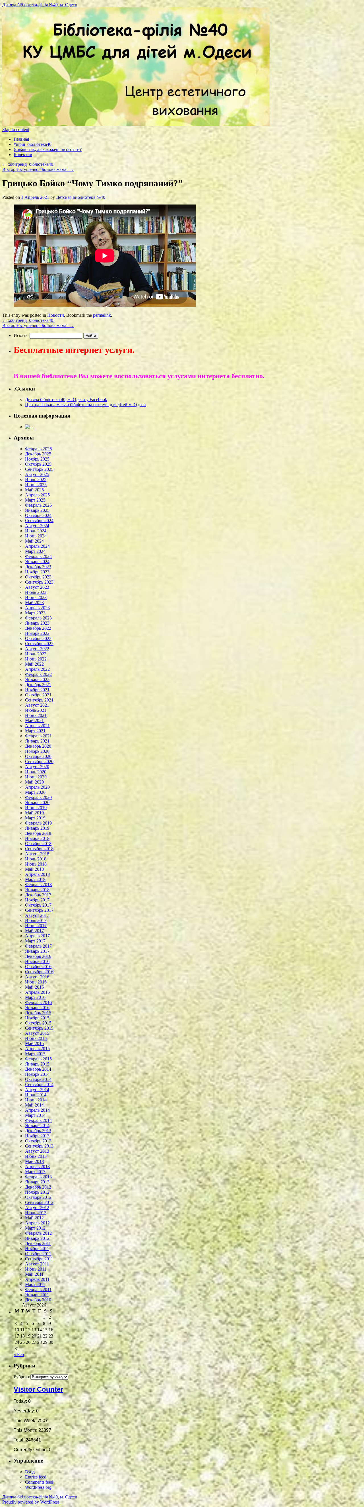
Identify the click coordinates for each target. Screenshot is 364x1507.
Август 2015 (37, 1033)
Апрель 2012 (37, 1222)
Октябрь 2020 (38, 756)
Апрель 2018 (37, 874)
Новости (55, 315)
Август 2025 (37, 474)
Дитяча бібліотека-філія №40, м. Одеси (39, 4)
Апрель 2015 (37, 1048)
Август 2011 (37, 1263)
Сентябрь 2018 (39, 848)
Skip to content (15, 129)
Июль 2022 (35, 653)
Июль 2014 (35, 1094)
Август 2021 (37, 705)
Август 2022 (37, 648)
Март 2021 (35, 730)
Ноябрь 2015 (37, 1017)
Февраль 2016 (38, 1002)
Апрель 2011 (37, 1279)
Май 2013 (34, 1161)
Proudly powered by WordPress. (31, 1502)
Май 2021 (34, 720)
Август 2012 (37, 1207)
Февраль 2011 (38, 1289)
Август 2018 (37, 853)
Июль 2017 (35, 920)
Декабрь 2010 (38, 1299)
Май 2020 (34, 782)
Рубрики (22, 1376)
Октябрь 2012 (38, 1197)
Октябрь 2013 (38, 1140)
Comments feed (39, 1482)
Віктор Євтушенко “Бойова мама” (38, 169)
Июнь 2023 (36, 597)
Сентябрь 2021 (39, 700)
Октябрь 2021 (38, 694)
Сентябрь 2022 (39, 643)
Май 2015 (34, 1043)
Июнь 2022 (36, 659)
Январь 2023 (37, 623)
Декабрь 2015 (38, 1012)
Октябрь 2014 (38, 1079)
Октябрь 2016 (38, 966)
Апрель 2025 (37, 494)
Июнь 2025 (36, 484)
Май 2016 (34, 987)
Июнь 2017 (36, 925)
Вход (30, 1471)
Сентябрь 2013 (39, 1146)
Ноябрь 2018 (37, 838)
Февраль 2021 (38, 735)
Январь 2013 (37, 1181)
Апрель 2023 (37, 607)
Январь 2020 (37, 802)
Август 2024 (37, 525)
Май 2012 (34, 1217)
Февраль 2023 (38, 618)
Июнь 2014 (36, 1099)
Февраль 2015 (38, 1058)
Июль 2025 (35, 479)
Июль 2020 (35, 771)
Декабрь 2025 (38, 453)
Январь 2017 (37, 951)
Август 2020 (37, 766)
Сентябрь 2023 (39, 582)
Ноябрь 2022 (37, 633)
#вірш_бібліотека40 (32, 144)
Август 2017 (37, 915)
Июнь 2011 (35, 1269)
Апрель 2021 (37, 725)
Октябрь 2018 (38, 843)
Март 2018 (35, 879)
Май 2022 (34, 664)
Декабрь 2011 (38, 1243)
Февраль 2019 (38, 823)
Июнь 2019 (36, 807)
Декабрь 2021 (38, 684)
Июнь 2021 (36, 715)
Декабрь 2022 (38, 628)
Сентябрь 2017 (39, 910)
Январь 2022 (37, 679)
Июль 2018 (35, 858)
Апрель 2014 (37, 1110)
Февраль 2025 (38, 505)
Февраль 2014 (38, 1120)
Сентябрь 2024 (39, 520)
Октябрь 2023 (38, 576)
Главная (21, 139)
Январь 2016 (37, 1007)
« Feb (19, 1354)
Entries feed (35, 1477)
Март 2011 (35, 1284)
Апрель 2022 (37, 669)
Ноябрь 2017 (37, 899)
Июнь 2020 (36, 776)
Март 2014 (35, 1115)
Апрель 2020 (37, 787)
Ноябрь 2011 (37, 1248)
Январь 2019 (37, 828)
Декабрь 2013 (38, 1130)
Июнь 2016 (36, 982)
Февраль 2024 (38, 556)
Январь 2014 (37, 1125)
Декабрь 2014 (38, 1069)
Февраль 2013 (38, 1176)
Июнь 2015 (36, 1038)
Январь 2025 (37, 510)
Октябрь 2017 (38, 905)
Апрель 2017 (37, 935)
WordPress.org (38, 1487)
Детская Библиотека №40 (80, 197)
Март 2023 (35, 612)
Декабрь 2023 (38, 566)
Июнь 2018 (36, 864)
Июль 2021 (35, 710)
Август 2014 (37, 1089)
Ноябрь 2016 (37, 961)
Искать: (21, 335)
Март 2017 (35, 940)
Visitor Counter (38, 1389)
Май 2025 (34, 489)
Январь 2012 (37, 1238)
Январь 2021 (37, 741)
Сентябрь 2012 (39, 1202)
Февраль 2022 (38, 674)
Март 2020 (35, 792)
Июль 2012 (35, 1212)
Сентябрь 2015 (39, 1028)
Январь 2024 (37, 561)
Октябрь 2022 (38, 638)
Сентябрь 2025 (39, 469)
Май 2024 (34, 541)
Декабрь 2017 (38, 894)
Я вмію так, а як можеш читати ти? (48, 149)
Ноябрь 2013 (37, 1135)
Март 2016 (35, 997)
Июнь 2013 (36, 1156)
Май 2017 (34, 930)
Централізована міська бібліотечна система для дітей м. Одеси (85, 404)
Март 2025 (35, 500)
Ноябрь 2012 (37, 1192)
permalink (102, 315)
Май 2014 (34, 1105)
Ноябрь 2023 (37, 571)
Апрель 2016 (37, 992)
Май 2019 (34, 812)
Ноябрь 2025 (37, 459)
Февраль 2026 (38, 448)
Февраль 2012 (38, 1233)
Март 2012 (35, 1228)
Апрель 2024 (37, 546)
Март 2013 (35, 1171)
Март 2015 (35, 1053)
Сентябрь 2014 (39, 1084)
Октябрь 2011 (38, 1253)
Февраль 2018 (38, 884)
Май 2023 (34, 602)
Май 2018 (34, 869)
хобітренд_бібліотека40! (28, 164)
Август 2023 (37, 587)
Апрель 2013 (37, 1166)
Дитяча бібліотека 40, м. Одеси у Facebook (66, 399)
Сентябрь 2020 (39, 761)
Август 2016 (37, 976)
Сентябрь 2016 (39, 971)
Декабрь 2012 (38, 1187)
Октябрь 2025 (38, 464)
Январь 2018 (37, 889)
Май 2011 (34, 1274)
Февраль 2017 (38, 946)
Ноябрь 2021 (37, 689)
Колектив (23, 154)
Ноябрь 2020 (37, 751)
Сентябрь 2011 (39, 1258)
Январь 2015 (37, 1064)
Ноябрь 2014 (37, 1074)
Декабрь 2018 (38, 833)
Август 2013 (37, 1151)
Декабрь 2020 (38, 746)
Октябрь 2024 (38, 515)
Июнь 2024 (36, 535)
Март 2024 (35, 551)
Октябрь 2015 (38, 1023)
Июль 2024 (35, 530)
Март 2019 (35, 817)
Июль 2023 (35, 592)
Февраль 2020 (38, 797)
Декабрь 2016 (38, 956)
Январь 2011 (37, 1294)
